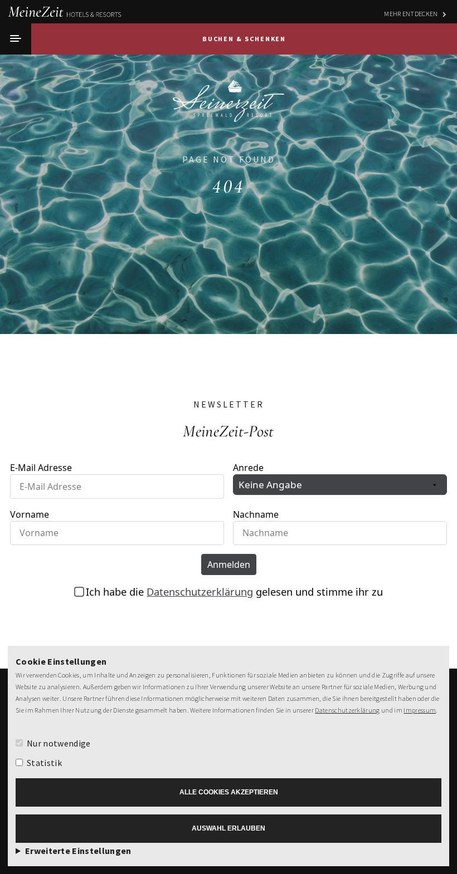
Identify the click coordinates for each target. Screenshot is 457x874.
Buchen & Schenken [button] (244, 39)
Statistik (44, 762)
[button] (15, 39)
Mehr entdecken (410, 13)
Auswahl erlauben (228, 828)
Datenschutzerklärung (347, 710)
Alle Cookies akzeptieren (228, 792)
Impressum (419, 710)
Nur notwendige (58, 743)
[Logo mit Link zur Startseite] (228, 96)
